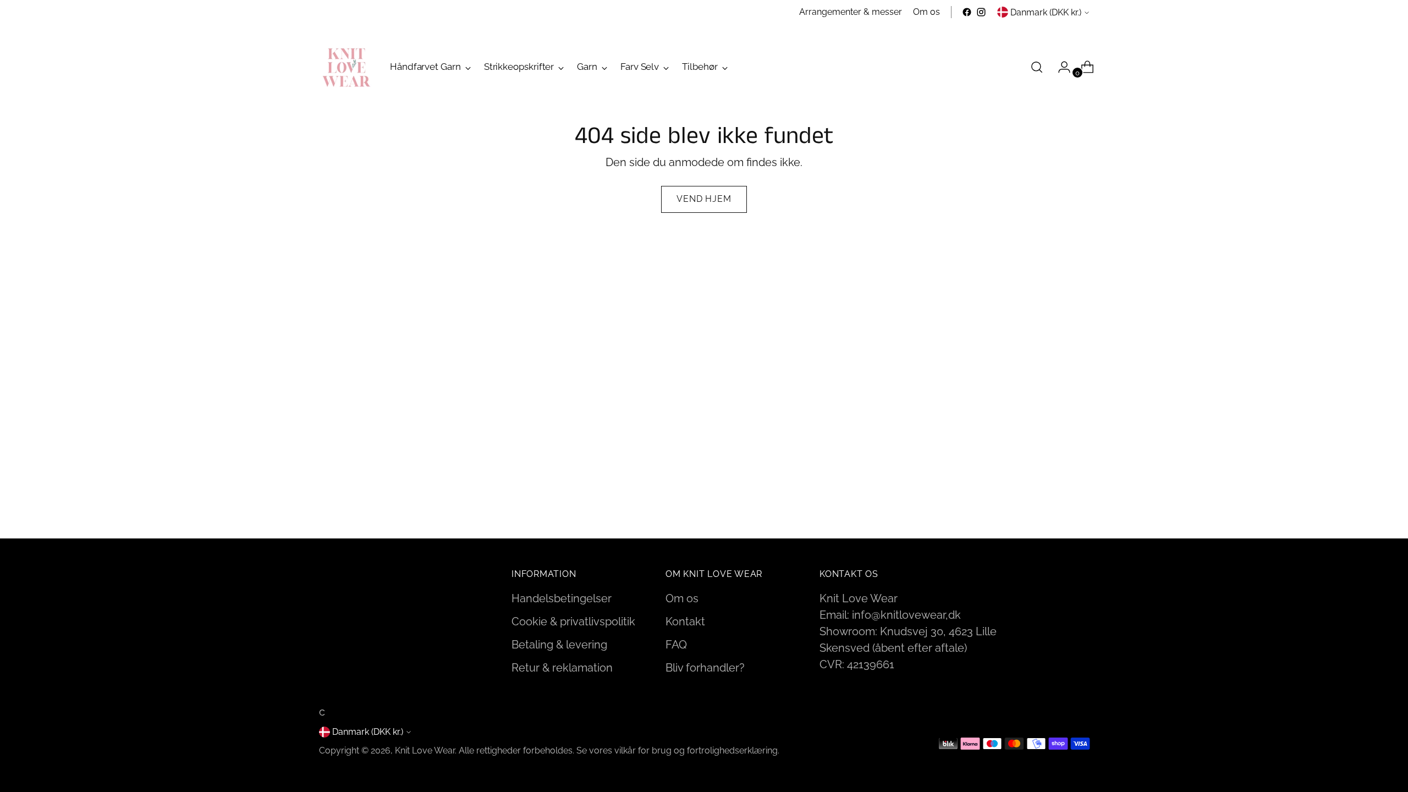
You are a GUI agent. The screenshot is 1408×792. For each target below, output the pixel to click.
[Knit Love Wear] (346, 67)
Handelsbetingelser (562, 598)
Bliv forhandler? (705, 667)
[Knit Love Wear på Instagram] (981, 12)
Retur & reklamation (562, 667)
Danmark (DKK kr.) (1045, 12)
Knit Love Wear (425, 750)
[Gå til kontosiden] (1060, 67)
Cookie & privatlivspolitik (573, 621)
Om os (682, 598)
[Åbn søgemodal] (1037, 67)
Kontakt (685, 621)
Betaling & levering (559, 644)
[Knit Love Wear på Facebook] (967, 12)
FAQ (676, 644)
